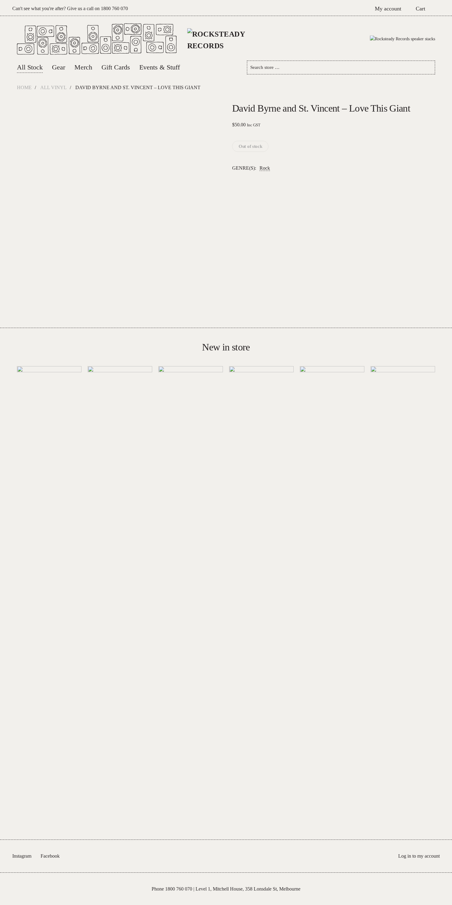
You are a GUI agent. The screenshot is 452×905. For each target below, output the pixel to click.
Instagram (21, 856)
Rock (265, 168)
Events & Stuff (159, 67)
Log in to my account (419, 856)
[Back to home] (226, 39)
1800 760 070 (114, 8)
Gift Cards (115, 67)
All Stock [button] (30, 67)
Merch (83, 67)
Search (428, 67)
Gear (58, 67)
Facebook (50, 856)
